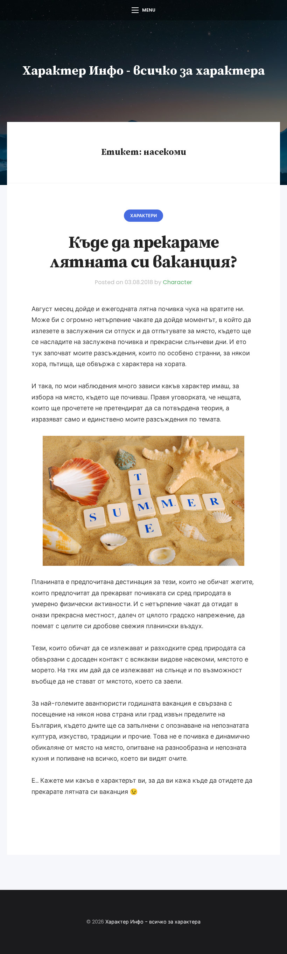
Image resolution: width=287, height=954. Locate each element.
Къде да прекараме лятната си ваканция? (143, 252)
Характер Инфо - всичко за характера (143, 71)
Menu (148, 10)
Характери (143, 216)
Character (177, 282)
